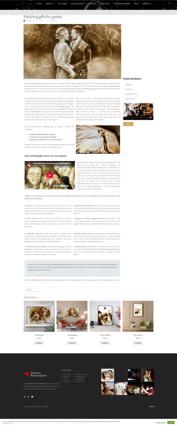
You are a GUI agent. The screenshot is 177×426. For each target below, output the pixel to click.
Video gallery (77, 4)
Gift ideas (62, 4)
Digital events (130, 99)
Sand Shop (104, 4)
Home (39, 4)
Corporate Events (131, 94)
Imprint (151, 406)
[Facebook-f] (28, 396)
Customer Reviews (122, 4)
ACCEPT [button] (171, 422)
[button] (128, 124)
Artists (93, 4)
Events (49, 4)
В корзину (39, 343)
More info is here (8, 423)
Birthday (128, 89)
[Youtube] (32, 396)
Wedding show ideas (39, 280)
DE (151, 11)
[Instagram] (24, 396)
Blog (136, 4)
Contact (146, 4)
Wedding (128, 84)
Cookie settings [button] (161, 422)
